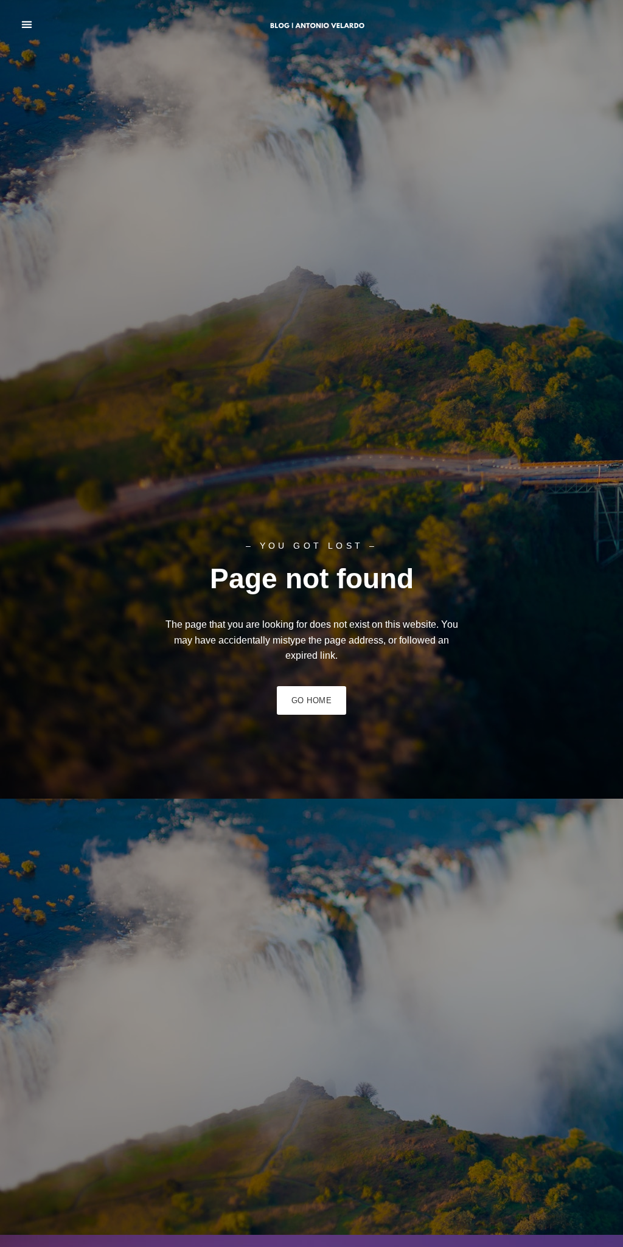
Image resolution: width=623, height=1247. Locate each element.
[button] (26, 24)
